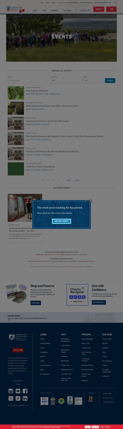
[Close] (90, 201)
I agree (88, 427)
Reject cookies (105, 427)
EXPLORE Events (61, 221)
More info (95, 427)
